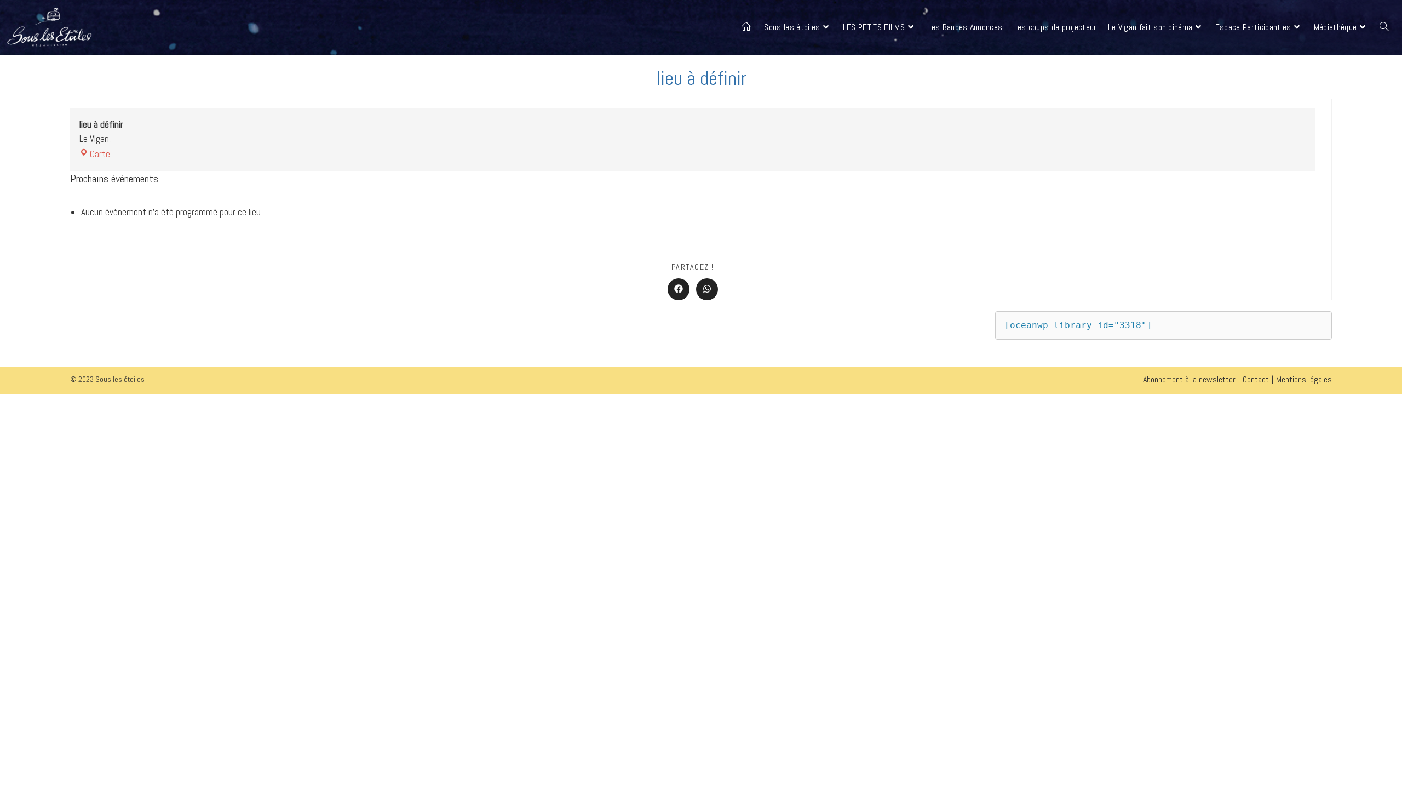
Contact (1256, 379)
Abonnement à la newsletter (1189, 379)
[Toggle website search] (1384, 27)
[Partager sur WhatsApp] (707, 289)
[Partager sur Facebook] (678, 289)
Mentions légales (1304, 379)
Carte (100, 154)
